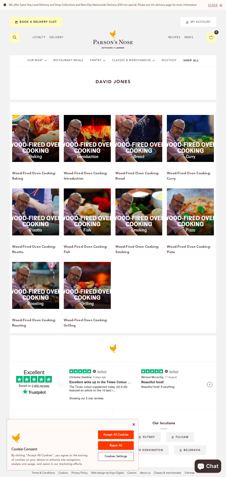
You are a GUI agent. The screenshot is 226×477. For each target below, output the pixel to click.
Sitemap (189, 473)
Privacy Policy (80, 473)
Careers (131, 473)
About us (145, 473)
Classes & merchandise (167, 473)
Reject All (116, 445)
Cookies (63, 473)
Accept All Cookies (115, 434)
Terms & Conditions (43, 473)
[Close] (133, 424)
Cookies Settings (116, 456)
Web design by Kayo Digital (107, 473)
